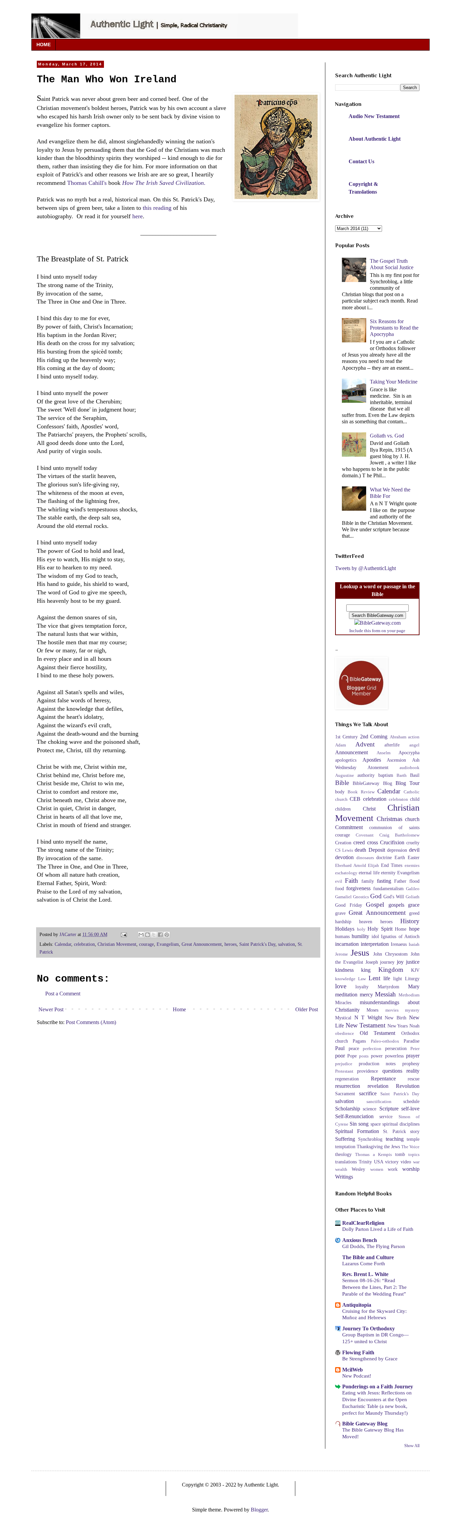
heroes (230, 944)
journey (387, 962)
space (376, 1124)
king (366, 970)
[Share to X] (154, 934)
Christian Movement (117, 944)
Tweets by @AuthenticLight (365, 568)
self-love (410, 1108)
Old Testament (378, 1033)
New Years (397, 1025)
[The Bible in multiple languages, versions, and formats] (377, 623)
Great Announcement (202, 944)
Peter (414, 1048)
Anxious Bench (359, 1240)
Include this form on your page (377, 630)
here (137, 216)
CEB (355, 799)
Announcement (351, 752)
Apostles (371, 760)
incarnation (347, 944)
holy (361, 929)
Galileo (412, 888)
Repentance (383, 1078)
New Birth (395, 1017)
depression (397, 850)
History (409, 921)
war (416, 1162)
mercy (366, 994)
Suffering (345, 1139)
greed (414, 913)
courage (146, 944)
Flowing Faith (358, 1352)
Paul (340, 1048)
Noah (414, 1025)
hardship (343, 921)
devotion (344, 857)
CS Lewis (344, 850)
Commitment (349, 827)
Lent (374, 978)
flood (414, 881)
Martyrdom (388, 986)
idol (375, 936)
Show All (411, 1445)
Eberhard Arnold (350, 865)
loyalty (362, 986)
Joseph (371, 962)
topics (413, 1154)
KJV (415, 970)
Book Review (361, 792)
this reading (157, 207)
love (340, 986)
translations (346, 1161)
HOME (43, 44)
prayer (412, 1055)
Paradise (411, 1041)
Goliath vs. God (387, 436)
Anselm (383, 753)
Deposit (377, 850)
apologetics (345, 760)
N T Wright (368, 1017)
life (386, 978)
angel (414, 745)
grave (340, 913)
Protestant (344, 1071)
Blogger (259, 1509)
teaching (395, 1139)
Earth (400, 857)
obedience (344, 1033)
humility (360, 936)
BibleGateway (366, 783)
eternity (388, 872)
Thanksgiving (370, 1146)
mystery (412, 1010)
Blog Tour (407, 783)
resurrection (347, 1086)
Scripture (389, 1108)
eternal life (369, 872)
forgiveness (358, 888)
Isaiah (414, 944)
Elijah (373, 865)
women (376, 1169)
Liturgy (412, 978)
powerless (394, 1055)
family (367, 881)
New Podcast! (356, 1376)
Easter (413, 857)
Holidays (344, 929)
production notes (377, 1063)
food (339, 888)
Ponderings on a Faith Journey (377, 1386)
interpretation (375, 944)
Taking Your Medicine (393, 382)
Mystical (343, 1017)
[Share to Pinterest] (166, 934)
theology (343, 1154)
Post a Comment (62, 993)
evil (338, 881)
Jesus (360, 953)
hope (414, 929)
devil (414, 850)
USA (378, 1161)
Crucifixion (392, 842)
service (385, 1116)
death (360, 850)
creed (359, 842)
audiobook (409, 767)
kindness (344, 970)
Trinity (365, 1161)
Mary (413, 986)
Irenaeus (399, 944)
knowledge (345, 979)
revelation (378, 1086)
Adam (340, 745)
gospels (396, 905)
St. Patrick (394, 1131)
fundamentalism (388, 888)
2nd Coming (373, 736)
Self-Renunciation (354, 1116)
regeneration (347, 1078)
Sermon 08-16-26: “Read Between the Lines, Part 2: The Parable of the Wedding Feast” (374, 1287)
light (397, 978)
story (414, 1131)
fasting (384, 881)
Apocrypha (409, 752)
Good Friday (348, 905)
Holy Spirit (380, 929)
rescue (413, 1078)
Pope (352, 1055)
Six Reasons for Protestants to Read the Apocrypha (394, 327)
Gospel (375, 904)
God (376, 896)
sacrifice (368, 1093)
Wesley (358, 1169)
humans (342, 936)
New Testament (366, 1025)
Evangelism (168, 944)
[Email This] (141, 934)
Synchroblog (370, 1139)
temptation (345, 1146)
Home (179, 1009)
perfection (372, 1048)
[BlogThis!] (147, 934)
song (363, 1124)
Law (362, 979)
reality (412, 1071)
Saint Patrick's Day (257, 944)
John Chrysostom (390, 954)
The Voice (410, 1146)
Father (400, 881)
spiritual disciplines (400, 1124)
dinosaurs (365, 857)
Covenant (365, 835)
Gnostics (361, 897)
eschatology (346, 873)
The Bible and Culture (368, 1257)
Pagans (359, 1041)
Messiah (385, 994)
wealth (341, 1169)
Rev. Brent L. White (365, 1274)
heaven (365, 921)
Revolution (407, 1086)
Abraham (398, 737)
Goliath (412, 897)
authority (366, 775)
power (377, 1055)
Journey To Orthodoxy (368, 1328)
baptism (385, 775)
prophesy (410, 1063)
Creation (343, 842)
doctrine (384, 857)
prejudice (343, 1064)
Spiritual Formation (357, 1131)
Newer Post (50, 1009)
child (414, 799)
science (369, 1108)
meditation (346, 994)
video (406, 1161)
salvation (286, 944)
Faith (351, 880)
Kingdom (390, 969)
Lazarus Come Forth (363, 1263)
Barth (402, 775)
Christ (369, 809)
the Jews (392, 1146)
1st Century (346, 736)
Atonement (378, 767)
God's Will (393, 896)
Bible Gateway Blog (364, 1423)
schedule (411, 1101)
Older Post (306, 1009)
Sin (353, 1124)
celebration (84, 944)
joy (400, 962)
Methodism (409, 995)
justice (412, 962)
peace (354, 1048)
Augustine (344, 775)
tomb (400, 1154)
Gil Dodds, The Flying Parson (373, 1246)
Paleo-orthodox (385, 1041)
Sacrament (345, 1093)
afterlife (392, 744)
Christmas (389, 818)
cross (372, 842)
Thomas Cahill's (87, 182)
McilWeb (352, 1370)
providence (367, 1071)
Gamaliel (343, 897)
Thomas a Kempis (373, 1154)
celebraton (398, 799)
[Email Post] (123, 934)
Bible (342, 782)
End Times (392, 865)
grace (413, 905)
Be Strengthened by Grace (370, 1358)
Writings (344, 1177)
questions (392, 1071)
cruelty (412, 842)
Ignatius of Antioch (400, 936)
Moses (372, 1010)
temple (413, 1139)
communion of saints (394, 827)
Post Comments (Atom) (91, 1022)
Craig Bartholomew (399, 835)
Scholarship (347, 1108)
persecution (396, 1048)
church (412, 819)
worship (410, 1169)
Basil (414, 775)
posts (364, 1056)
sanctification (379, 1101)
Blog (387, 783)
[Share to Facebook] (160, 934)
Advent (365, 744)
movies (392, 1010)
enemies (412, 865)
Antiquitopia (356, 1305)
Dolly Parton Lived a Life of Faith (377, 1229)
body (340, 791)
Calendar (63, 944)
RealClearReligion (363, 1223)
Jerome (341, 954)
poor (340, 1055)
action (413, 737)
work (393, 1169)
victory (392, 1161)
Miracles (343, 1002)
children (343, 809)
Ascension (396, 760)
